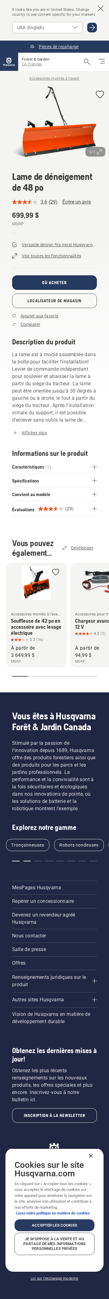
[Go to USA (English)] (92, 27)
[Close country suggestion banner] (100, 8)
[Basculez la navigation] (101, 62)
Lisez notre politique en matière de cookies (53, 1213)
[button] (100, 95)
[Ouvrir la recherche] (87, 62)
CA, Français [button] (32, 64)
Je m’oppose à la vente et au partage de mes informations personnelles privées (54, 1244)
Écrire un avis (76, 202)
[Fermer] (90, 1155)
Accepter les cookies (54, 1225)
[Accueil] (9, 62)
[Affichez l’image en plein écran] (54, 122)
